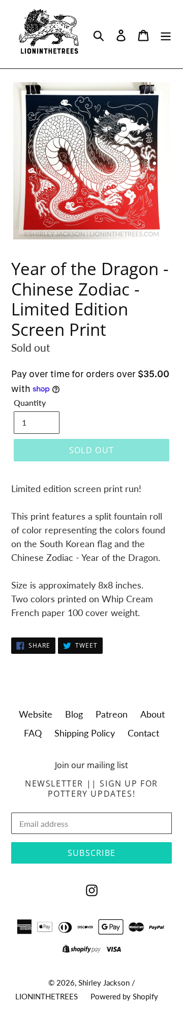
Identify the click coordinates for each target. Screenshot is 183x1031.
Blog (74, 714)
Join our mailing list (91, 765)
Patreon (112, 714)
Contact (143, 733)
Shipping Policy (84, 733)
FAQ (33, 733)
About (152, 714)
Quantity (30, 402)
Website (35, 714)
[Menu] (166, 34)
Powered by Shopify (124, 996)
